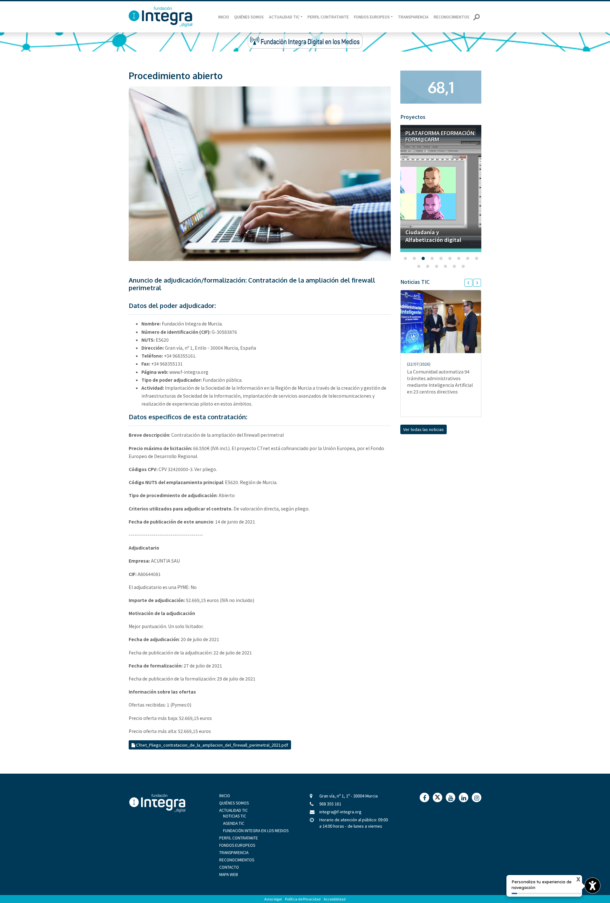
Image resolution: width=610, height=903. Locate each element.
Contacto (229, 867)
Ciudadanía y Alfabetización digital (433, 235)
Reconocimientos (451, 16)
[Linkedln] (463, 797)
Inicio (223, 16)
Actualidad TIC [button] (284, 16)
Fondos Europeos (237, 845)
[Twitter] (437, 797)
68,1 (441, 87)
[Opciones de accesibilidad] (592, 885)
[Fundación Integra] (157, 805)
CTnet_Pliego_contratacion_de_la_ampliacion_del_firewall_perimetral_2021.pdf (211, 745)
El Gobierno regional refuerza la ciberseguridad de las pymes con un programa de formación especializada (440, 370)
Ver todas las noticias (423, 429)
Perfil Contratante (328, 16)
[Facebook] (424, 797)
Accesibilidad (335, 898)
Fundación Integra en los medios (255, 830)
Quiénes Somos (249, 16)
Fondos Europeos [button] (372, 16)
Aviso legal (273, 898)
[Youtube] (450, 797)
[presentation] (468, 283)
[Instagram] (476, 797)
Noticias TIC (234, 815)
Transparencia (413, 16)
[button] (405, 258)
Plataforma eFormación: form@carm (440, 136)
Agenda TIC (233, 823)
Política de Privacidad (303, 898)
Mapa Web (228, 874)
